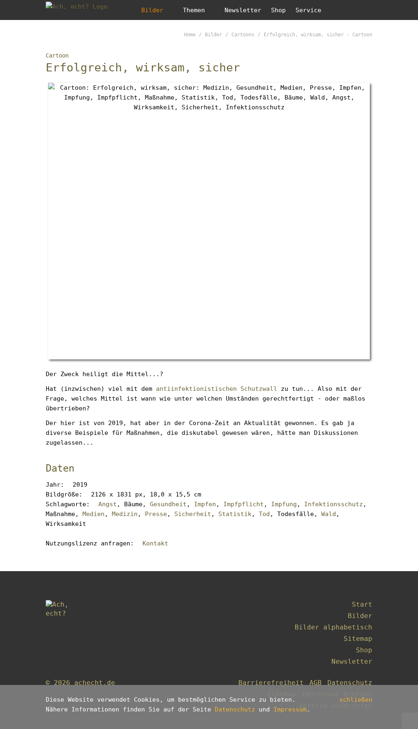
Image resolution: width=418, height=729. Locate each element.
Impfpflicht (243, 504)
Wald (328, 514)
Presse (156, 514)
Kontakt (155, 543)
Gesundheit (168, 504)
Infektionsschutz (333, 504)
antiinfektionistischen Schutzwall (216, 388)
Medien (93, 514)
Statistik (234, 514)
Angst (107, 504)
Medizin (125, 514)
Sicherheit (192, 514)
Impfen (205, 504)
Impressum (290, 709)
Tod (264, 514)
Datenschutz (235, 709)
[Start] (66, 624)
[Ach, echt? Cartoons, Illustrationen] (82, 10)
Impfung (284, 504)
